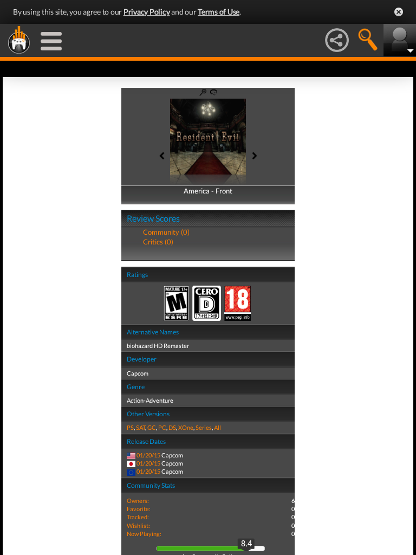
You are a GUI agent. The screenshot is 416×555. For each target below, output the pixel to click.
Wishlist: (138, 525)
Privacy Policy (146, 11)
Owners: (138, 500)
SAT (140, 427)
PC (162, 427)
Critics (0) (158, 241)
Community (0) (166, 232)
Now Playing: (144, 533)
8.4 (246, 544)
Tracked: (138, 516)
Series (204, 427)
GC (151, 427)
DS (172, 427)
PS (130, 427)
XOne (185, 427)
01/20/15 (148, 455)
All (217, 427)
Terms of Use (218, 11)
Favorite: (139, 508)
